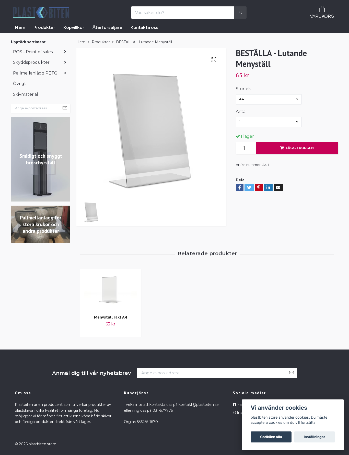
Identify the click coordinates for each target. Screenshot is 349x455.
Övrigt (19, 83)
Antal (241, 111)
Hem (20, 27)
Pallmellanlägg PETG (35, 73)
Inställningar (314, 437)
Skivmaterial (25, 94)
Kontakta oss (144, 27)
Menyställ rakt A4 (110, 317)
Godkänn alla (271, 437)
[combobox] (268, 99)
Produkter (44, 27)
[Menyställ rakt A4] (110, 290)
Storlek (243, 88)
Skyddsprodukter (31, 62)
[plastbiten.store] (41, 12)
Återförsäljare (107, 27)
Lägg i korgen (300, 148)
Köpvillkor (73, 27)
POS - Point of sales (33, 51)
